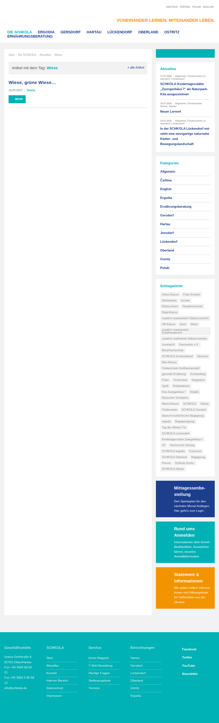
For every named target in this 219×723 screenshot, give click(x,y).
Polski (196, 7)
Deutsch (172, 7)
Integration (198, 380)
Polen (165, 380)
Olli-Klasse (168, 324)
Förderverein (169, 409)
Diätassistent (170, 306)
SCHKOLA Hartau (173, 468)
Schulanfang (198, 374)
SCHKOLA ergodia (173, 451)
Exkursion (195, 451)
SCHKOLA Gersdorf (194, 409)
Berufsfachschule (172, 350)
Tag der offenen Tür (174, 427)
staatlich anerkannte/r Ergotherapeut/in (175, 331)
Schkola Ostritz (184, 463)
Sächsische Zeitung (182, 445)
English (208, 7)
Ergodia (46, 32)
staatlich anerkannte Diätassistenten (184, 338)
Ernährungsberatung (30, 36)
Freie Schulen (191, 294)
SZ (164, 445)
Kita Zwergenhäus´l (174, 392)
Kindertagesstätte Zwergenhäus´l (182, 439)
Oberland (148, 32)
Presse (166, 463)
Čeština (185, 7)
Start (12, 54)
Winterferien (169, 300)
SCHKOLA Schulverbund (177, 356)
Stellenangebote (100, 680)
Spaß (165, 386)
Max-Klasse (169, 362)
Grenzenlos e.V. (189, 344)
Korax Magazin (99, 658)
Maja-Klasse (169, 312)
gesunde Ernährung (174, 374)
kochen (185, 300)
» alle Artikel (135, 67)
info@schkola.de (15, 688)
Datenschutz (54, 688)
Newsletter (189, 674)
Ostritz (171, 32)
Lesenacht (168, 344)
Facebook (189, 649)
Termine (94, 688)
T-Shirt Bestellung (100, 665)
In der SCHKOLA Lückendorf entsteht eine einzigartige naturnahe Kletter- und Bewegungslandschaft (185, 136)
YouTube (188, 665)
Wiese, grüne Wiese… (32, 82)
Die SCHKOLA (19, 32)
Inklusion (202, 356)
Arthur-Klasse (170, 294)
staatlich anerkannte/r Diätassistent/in (185, 318)
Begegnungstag (184, 421)
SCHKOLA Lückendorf (175, 433)
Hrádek (194, 392)
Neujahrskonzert (192, 306)
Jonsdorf (167, 233)
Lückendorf (119, 32)
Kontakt (51, 673)
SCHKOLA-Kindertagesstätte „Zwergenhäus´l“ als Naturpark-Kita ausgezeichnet (184, 89)
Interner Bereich (57, 680)
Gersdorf (71, 32)
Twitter (186, 657)
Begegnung (198, 457)
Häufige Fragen (99, 673)
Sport (183, 324)
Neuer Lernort (170, 111)
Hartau (94, 32)
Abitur (194, 324)
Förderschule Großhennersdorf (181, 368)
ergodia (166, 421)
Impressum (54, 695)
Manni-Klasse (170, 403)
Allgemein (180, 76)
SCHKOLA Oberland (174, 457)
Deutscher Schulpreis (175, 397)
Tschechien (180, 380)
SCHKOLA (27, 15)
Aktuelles (45, 54)
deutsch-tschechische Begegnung (183, 415)
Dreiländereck (181, 386)
